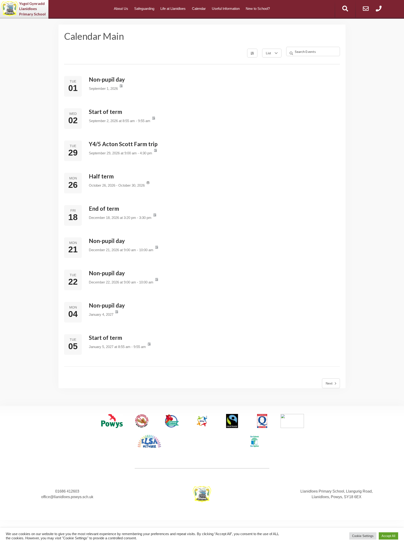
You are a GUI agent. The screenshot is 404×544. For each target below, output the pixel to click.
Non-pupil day (107, 79)
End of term (104, 208)
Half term (101, 176)
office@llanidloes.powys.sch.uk (67, 497)
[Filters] (252, 53)
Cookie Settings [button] (363, 536)
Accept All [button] (388, 536)
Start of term (105, 111)
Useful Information (226, 9)
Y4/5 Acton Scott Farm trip (123, 144)
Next (329, 383)
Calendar (199, 9)
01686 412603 (67, 491)
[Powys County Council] (112, 422)
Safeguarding (144, 9)
